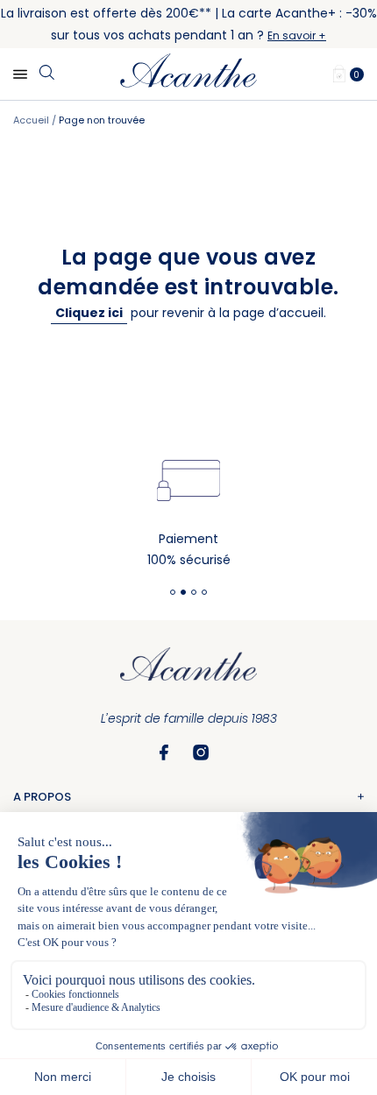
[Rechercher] (46, 73)
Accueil (32, 120)
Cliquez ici (89, 312)
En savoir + (296, 35)
